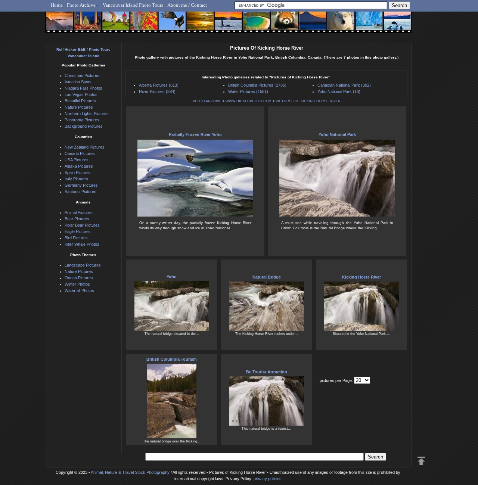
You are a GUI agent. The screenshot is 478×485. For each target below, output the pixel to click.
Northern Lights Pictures (87, 113)
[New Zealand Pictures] (307, 25)
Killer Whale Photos (82, 244)
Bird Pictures (76, 238)
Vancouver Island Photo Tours (133, 5)
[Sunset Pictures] (58, 25)
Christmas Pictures (82, 75)
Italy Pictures (76, 179)
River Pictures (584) (157, 91)
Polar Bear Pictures (82, 225)
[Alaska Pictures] (362, 25)
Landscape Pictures (83, 265)
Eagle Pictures (78, 231)
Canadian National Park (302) (344, 85)
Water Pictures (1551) (248, 91)
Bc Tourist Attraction (266, 372)
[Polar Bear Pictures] (335, 25)
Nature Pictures (79, 107)
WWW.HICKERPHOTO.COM (248, 101)
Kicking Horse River (361, 277)
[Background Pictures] (196, 25)
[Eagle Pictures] (169, 25)
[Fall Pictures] (141, 25)
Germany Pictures (81, 185)
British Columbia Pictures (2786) (257, 85)
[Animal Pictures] (279, 25)
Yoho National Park (337, 134)
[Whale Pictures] (224, 25)
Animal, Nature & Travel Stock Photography (130, 472)
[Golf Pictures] (113, 25)
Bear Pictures (77, 219)
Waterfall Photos (79, 290)
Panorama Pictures (82, 120)
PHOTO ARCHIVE (207, 101)
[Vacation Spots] (252, 25)
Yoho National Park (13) (338, 91)
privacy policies (268, 478)
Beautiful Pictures (80, 101)
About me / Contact (187, 5)
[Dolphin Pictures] (390, 25)
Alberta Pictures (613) (159, 85)
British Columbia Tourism (171, 359)
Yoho (172, 276)
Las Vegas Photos (81, 94)
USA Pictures (77, 160)
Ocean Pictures (79, 278)
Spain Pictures (78, 172)
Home (57, 5)
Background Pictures (84, 126)
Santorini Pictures (80, 191)
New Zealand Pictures (85, 147)
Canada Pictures (80, 153)
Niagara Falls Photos (83, 88)
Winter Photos (77, 284)
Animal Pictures (79, 212)
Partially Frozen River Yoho (195, 134)
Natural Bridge (266, 277)
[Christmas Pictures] (85, 25)
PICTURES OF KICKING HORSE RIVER (308, 101)
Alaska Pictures (79, 166)
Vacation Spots (78, 82)
